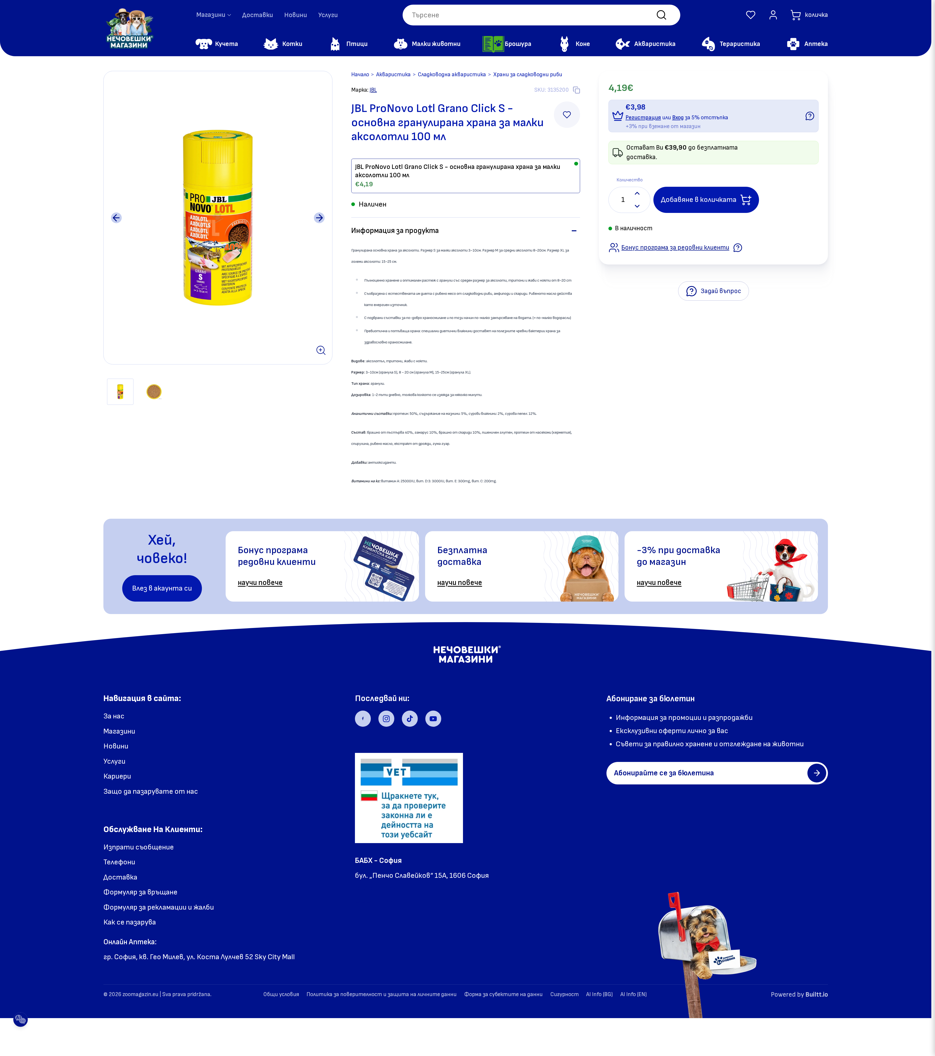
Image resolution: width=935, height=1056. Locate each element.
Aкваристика (393, 74)
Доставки (257, 15)
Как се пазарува (129, 922)
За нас (113, 716)
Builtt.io (816, 995)
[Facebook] (363, 718)
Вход (678, 117)
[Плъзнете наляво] (116, 217)
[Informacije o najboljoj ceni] (737, 247)
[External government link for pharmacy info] (409, 798)
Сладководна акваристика (452, 74)
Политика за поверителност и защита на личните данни (382, 994)
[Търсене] (661, 15)
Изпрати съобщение (138, 847)
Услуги (328, 15)
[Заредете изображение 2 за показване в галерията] (154, 392)
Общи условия (281, 994)
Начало (360, 74)
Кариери (117, 776)
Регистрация (643, 117)
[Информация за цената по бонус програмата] (809, 116)
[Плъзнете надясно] (319, 217)
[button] (750, 15)
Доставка (120, 877)
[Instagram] (386, 718)
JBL (373, 90)
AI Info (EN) (633, 994)
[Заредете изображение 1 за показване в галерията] (120, 392)
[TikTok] (410, 718)
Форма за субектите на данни (503, 994)
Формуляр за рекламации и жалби (158, 907)
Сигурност (564, 994)
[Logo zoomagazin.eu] (129, 28)
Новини (295, 15)
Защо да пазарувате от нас (150, 791)
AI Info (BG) (599, 994)
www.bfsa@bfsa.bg (386, 901)
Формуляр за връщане (140, 892)
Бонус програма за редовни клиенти (675, 248)
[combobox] (542, 15)
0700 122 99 (375, 888)
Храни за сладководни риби (527, 74)
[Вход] (773, 15)
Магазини (119, 731)
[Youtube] (433, 718)
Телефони (119, 862)
